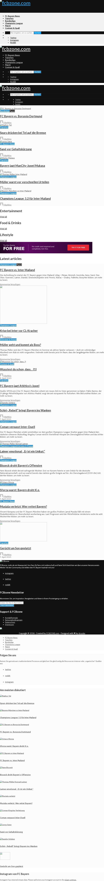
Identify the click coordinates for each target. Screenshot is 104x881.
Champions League (14, 23)
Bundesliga (10, 21)
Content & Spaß (12, 28)
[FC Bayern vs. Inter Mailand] (12, 753)
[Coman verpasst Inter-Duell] (12, 810)
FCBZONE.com (52, 633)
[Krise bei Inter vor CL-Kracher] (23, 323)
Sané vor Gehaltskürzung (16, 149)
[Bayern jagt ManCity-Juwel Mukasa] (7, 158)
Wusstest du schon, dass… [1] (18, 369)
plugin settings (70, 880)
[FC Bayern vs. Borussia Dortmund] (15, 108)
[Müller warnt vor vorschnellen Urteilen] (13, 174)
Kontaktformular (11, 618)
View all (3, 217)
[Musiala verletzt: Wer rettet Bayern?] (7, 796)
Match (8, 26)
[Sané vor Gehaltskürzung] (6, 141)
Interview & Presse (8, 339)
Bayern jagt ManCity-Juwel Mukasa (22, 165)
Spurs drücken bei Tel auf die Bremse (23, 132)
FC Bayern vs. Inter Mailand (17, 270)
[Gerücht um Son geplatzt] (23, 540)
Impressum (9, 624)
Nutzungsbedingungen (13, 620)
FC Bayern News (12, 16)
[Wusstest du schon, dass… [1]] (13, 361)
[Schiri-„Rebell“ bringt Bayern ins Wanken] (7, 402)
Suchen (37, 33)
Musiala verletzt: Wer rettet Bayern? (23, 506)
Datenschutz (10, 622)
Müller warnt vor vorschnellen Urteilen (24, 182)
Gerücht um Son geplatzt (15, 548)
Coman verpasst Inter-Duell (17, 427)
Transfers (9, 18)
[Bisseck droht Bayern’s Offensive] (6, 767)
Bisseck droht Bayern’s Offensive (21, 465)
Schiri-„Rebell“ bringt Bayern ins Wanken (25, 410)
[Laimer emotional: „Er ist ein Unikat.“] (14, 444)
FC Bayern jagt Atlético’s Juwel (19, 386)
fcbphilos (7, 122)
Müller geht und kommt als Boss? (20, 344)
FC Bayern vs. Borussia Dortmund (21, 116)
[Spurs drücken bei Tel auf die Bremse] (6, 125)
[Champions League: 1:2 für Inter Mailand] (15, 191)
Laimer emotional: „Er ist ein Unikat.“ (22, 451)
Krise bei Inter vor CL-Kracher (19, 330)
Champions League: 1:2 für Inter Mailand (25, 198)
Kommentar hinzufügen (10, 284)
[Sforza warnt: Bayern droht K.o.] (7, 482)
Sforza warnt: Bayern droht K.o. (20, 490)
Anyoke (82, 633)
